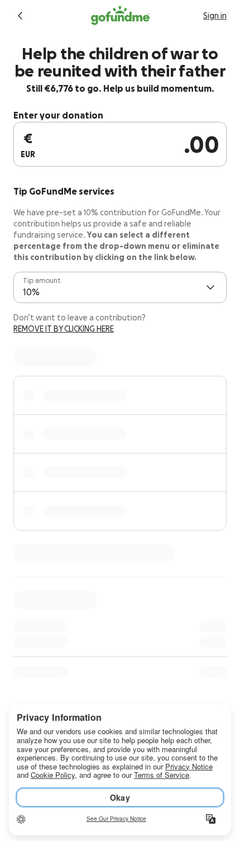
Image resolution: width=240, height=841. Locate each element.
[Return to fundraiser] (20, 15)
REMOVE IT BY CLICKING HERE (63, 328)
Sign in (215, 15)
